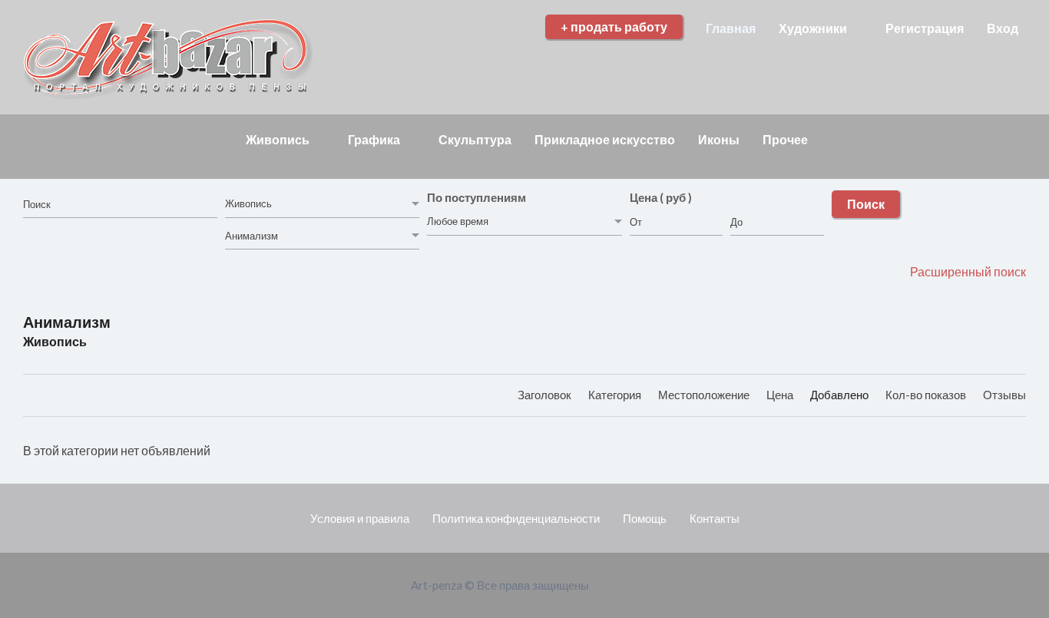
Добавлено (840, 395)
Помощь (645, 518)
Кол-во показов (926, 395)
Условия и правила (359, 518)
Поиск (866, 204)
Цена (781, 395)
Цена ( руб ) (661, 197)
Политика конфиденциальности (516, 518)
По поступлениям (476, 197)
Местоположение (705, 395)
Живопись (55, 341)
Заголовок (546, 395)
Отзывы (1004, 395)
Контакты (715, 518)
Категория (616, 395)
